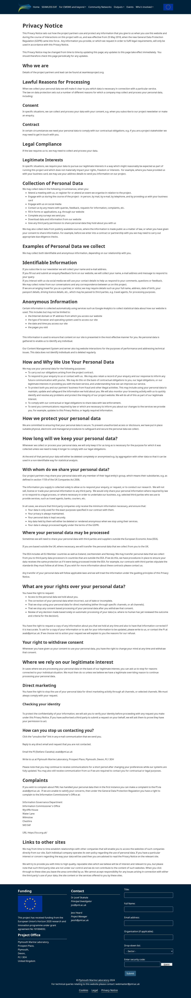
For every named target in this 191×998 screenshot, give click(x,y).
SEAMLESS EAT (49, 7)
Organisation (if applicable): (138, 931)
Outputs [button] (118, 7)
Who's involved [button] (144, 7)
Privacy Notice (109, 990)
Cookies (83, 990)
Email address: (132, 917)
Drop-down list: (132, 945)
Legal (95, 990)
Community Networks (100, 7)
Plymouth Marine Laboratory (94, 980)
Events (130, 7)
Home (36, 7)
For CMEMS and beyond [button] (71, 7)
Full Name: (129, 903)
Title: (126, 889)
